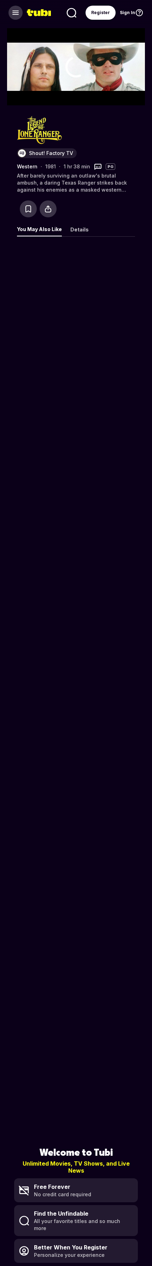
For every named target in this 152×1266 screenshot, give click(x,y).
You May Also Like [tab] (39, 229)
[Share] (48, 208)
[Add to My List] (28, 208)
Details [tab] (79, 229)
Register (100, 12)
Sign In (127, 12)
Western (27, 166)
